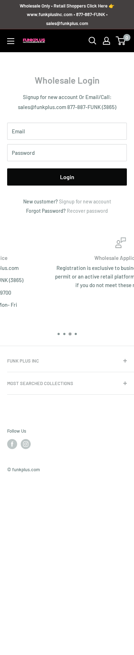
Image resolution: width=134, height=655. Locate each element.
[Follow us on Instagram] (26, 444)
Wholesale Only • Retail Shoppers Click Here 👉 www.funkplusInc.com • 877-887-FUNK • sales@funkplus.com (67, 14)
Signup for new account (85, 201)
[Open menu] (10, 41)
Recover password (87, 211)
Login (67, 176)
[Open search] (92, 41)
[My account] (106, 41)
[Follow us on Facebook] (12, 444)
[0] (120, 40)
